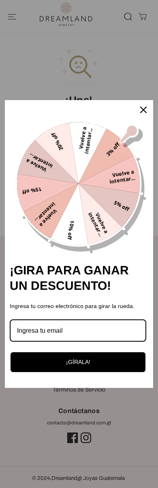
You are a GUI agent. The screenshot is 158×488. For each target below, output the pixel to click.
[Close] (143, 110)
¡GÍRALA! (78, 362)
